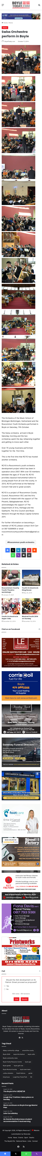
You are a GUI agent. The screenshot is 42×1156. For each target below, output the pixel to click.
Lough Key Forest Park (20, 1077)
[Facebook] (7, 550)
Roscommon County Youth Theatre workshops (10, 590)
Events (20, 1137)
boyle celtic (31, 1054)
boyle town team (25, 1069)
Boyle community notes (10, 1058)
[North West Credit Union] (21, 15)
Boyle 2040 (6, 1054)
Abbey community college (11, 1050)
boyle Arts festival (19, 1054)
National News (21, 1141)
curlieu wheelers (8, 1073)
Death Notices (20, 1073)
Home (5, 23)
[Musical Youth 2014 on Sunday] (31, 606)
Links (29, 1141)
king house (6, 1077)
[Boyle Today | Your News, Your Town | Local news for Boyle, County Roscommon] (21, 5)
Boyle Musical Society (10, 1069)
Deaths (31, 1137)
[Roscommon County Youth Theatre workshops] (11, 578)
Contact (35, 1141)
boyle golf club (18, 1065)
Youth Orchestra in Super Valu (10, 617)
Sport (26, 1137)
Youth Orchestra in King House (30, 589)
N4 (31, 1077)
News (11, 23)
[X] (13, 550)
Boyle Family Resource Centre (12, 1062)
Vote (16, 999)
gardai (30, 1073)
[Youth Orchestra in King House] (31, 578)
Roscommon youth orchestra (21, 542)
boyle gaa (28, 1062)
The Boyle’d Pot (9, 1141)
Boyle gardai (7, 1065)
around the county (28, 1050)
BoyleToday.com (10, 41)
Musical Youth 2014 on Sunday (30, 617)
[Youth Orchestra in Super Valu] (11, 606)
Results (24, 999)
